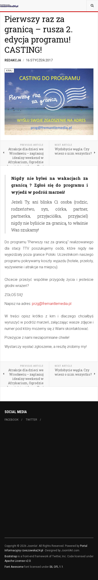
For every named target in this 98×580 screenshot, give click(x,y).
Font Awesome (14, 566)
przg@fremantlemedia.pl (51, 303)
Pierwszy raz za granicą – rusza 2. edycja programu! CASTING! (39, 34)
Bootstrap (11, 556)
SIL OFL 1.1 (56, 566)
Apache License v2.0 (18, 560)
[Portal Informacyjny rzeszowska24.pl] (9, 5)
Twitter (31, 419)
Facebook (11, 419)
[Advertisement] (49, 481)
